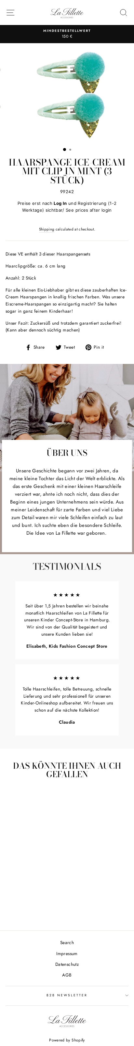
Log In (60, 203)
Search (67, 942)
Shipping (47, 229)
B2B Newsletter (67, 995)
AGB (67, 975)
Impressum (66, 953)
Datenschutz (67, 964)
